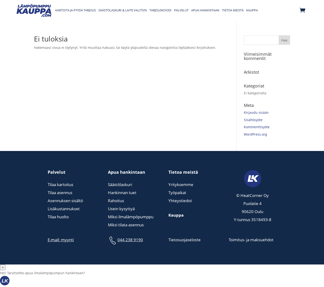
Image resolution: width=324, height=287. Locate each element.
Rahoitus (116, 200)
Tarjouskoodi (160, 10)
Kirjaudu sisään (256, 112)
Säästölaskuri (120, 184)
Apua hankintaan (205, 10)
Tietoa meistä (233, 10)
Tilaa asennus (60, 192)
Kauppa (252, 10)
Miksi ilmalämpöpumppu (130, 216)
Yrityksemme (180, 184)
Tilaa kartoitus (60, 184)
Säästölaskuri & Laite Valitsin (122, 10)
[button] (162, 281)
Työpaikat (177, 192)
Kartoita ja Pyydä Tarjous (75, 10)
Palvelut (181, 10)
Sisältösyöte (253, 120)
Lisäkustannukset (64, 208)
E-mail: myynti (61, 239)
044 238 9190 (130, 239)
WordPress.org (255, 134)
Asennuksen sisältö (65, 200)
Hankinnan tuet (122, 192)
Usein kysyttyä (121, 208)
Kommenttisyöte (257, 127)
